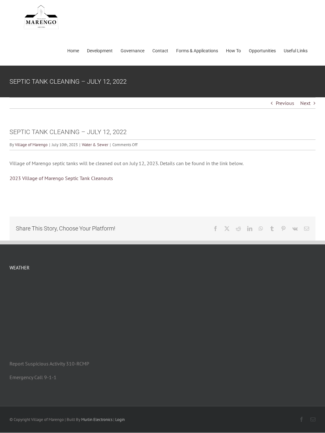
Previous (285, 103)
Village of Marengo (31, 144)
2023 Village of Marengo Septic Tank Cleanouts (61, 178)
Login (120, 419)
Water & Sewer (95, 144)
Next (305, 103)
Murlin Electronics (96, 419)
